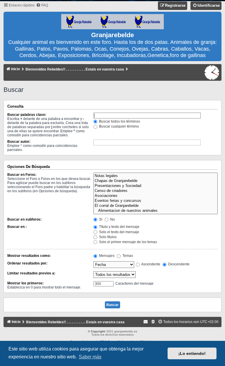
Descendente (178, 264)
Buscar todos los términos (119, 121)
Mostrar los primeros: (25, 283)
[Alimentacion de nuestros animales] (155, 210)
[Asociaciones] (155, 195)
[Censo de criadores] (155, 190)
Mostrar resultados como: (29, 256)
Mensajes (106, 256)
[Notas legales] (155, 175)
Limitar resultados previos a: (31, 273)
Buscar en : (17, 227)
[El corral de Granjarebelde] (155, 205)
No (112, 219)
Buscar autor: (18, 142)
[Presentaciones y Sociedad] (155, 185)
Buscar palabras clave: (26, 115)
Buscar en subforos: (24, 219)
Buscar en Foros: (21, 175)
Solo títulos (107, 237)
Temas (127, 256)
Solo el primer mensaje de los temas (127, 242)
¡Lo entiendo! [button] (192, 353)
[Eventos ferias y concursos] (155, 200)
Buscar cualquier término (118, 126)
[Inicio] (112, 22)
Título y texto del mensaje (118, 227)
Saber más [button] (90, 356)
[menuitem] (42, 5)
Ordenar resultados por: (27, 263)
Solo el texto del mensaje (118, 232)
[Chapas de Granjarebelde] (155, 180)
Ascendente (150, 264)
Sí (100, 219)
